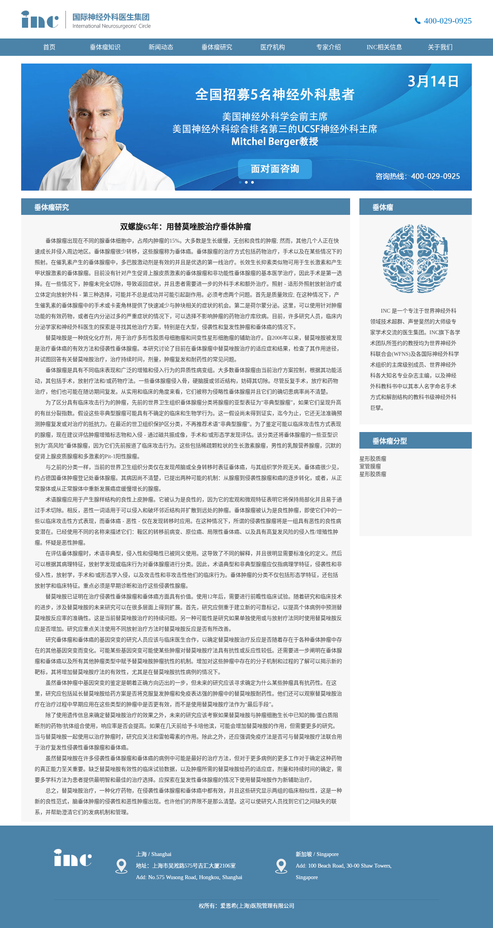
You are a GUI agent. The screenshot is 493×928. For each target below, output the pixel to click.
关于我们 (440, 47)
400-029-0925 (448, 20)
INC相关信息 (384, 47)
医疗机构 (272, 47)
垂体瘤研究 (216, 47)
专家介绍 (328, 47)
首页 (49, 47)
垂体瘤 (64, 640)
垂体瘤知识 (105, 47)
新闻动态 (161, 47)
